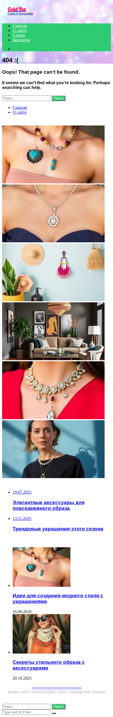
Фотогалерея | (45, 692)
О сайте (20, 30)
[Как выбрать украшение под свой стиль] (56, 213)
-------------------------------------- (56, 687)
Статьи (19, 35)
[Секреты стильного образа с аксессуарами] (62, 634)
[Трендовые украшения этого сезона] (56, 449)
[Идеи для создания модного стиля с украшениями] (56, 155)
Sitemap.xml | (81, 692)
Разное (99, 692)
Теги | (63, 692)
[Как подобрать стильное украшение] (56, 331)
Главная (20, 25)
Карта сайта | (20, 692)
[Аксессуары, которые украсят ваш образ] (56, 272)
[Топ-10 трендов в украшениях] (56, 390)
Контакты (21, 40)
